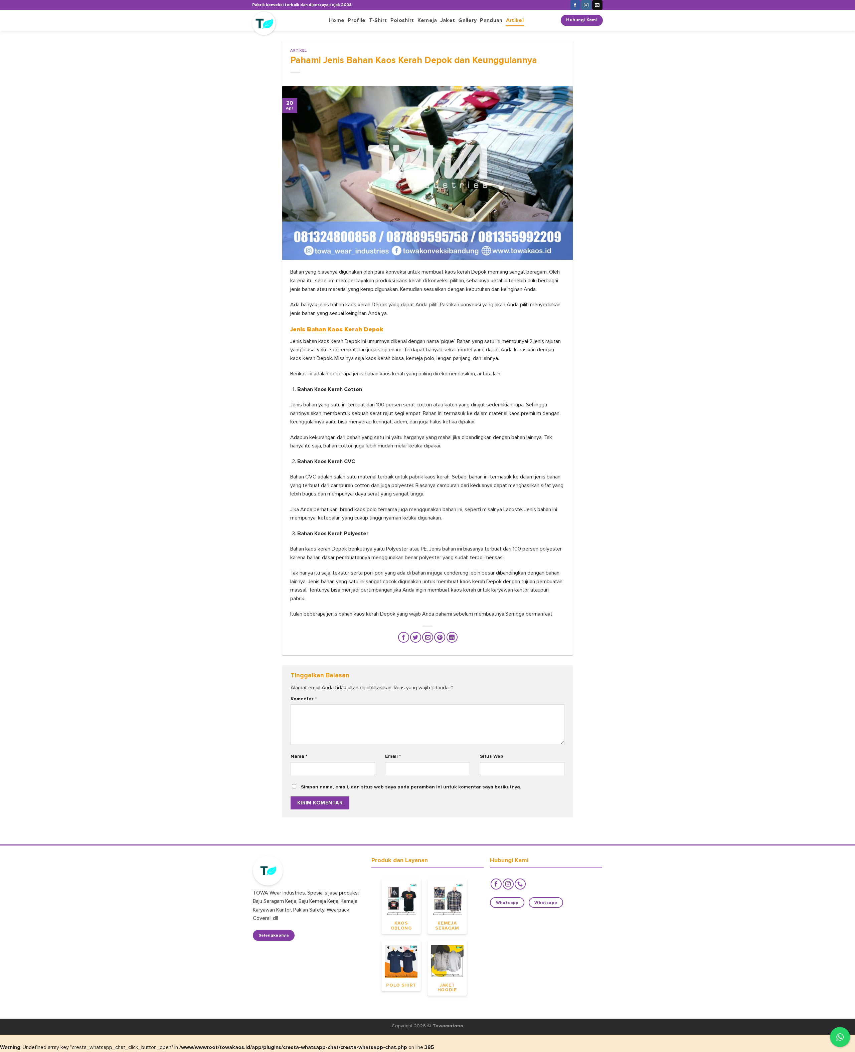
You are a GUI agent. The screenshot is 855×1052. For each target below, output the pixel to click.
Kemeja (427, 20)
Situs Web (491, 756)
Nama (299, 756)
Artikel (515, 20)
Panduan (491, 20)
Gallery (467, 20)
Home (336, 20)
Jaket (448, 20)
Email (393, 756)
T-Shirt (378, 20)
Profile (356, 20)
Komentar (304, 699)
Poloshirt (402, 20)
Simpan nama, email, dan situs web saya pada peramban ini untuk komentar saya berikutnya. (411, 787)
